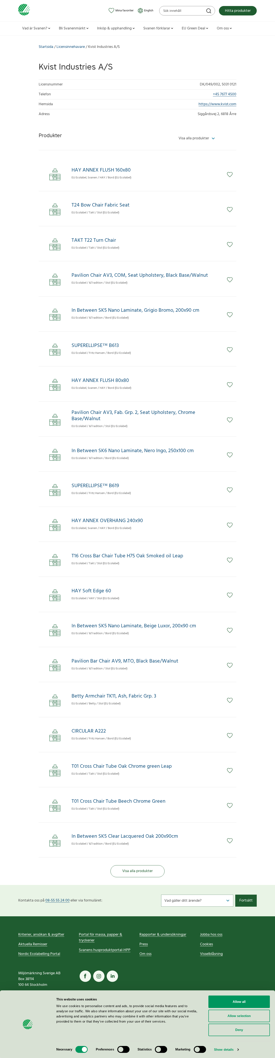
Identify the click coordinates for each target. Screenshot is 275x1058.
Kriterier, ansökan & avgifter (41, 935)
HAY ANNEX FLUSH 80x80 (100, 381)
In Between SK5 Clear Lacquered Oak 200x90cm (125, 836)
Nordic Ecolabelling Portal (39, 954)
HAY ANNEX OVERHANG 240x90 (107, 521)
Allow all (239, 1001)
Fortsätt (246, 900)
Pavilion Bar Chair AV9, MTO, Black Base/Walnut (125, 661)
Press (143, 944)
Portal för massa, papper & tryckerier (100, 938)
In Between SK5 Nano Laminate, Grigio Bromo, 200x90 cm (135, 310)
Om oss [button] (223, 28)
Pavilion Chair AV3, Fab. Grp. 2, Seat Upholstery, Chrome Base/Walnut (133, 416)
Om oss (145, 954)
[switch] (123, 1049)
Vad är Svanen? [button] (34, 28)
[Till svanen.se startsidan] (24, 10)
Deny (239, 1030)
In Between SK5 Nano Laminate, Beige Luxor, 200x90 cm (134, 626)
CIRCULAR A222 (89, 731)
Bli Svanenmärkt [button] (72, 28)
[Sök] (209, 11)
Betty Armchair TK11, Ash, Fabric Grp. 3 (114, 696)
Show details (224, 1049)
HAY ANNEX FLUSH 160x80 (101, 170)
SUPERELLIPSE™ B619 (95, 486)
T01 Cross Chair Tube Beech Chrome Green (118, 801)
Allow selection (239, 1016)
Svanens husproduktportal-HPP (104, 950)
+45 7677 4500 (224, 94)
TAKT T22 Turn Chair (94, 240)
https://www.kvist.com (217, 104)
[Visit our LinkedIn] (112, 976)
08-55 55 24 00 (57, 900)
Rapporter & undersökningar (162, 935)
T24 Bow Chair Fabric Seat (101, 205)
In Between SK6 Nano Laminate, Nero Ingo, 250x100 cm (133, 451)
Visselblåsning (211, 954)
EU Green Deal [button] (193, 28)
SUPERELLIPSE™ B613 (95, 346)
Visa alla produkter (137, 871)
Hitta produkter (238, 11)
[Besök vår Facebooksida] (85, 976)
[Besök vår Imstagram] (99, 976)
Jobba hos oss (211, 935)
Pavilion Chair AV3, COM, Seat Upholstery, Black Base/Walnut (140, 275)
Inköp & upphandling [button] (114, 28)
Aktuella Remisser (32, 944)
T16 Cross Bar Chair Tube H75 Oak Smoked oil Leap (127, 556)
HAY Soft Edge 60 (91, 591)
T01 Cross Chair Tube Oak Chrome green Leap (122, 766)
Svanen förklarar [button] (156, 28)
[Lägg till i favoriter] (231, 174)
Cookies (206, 944)
